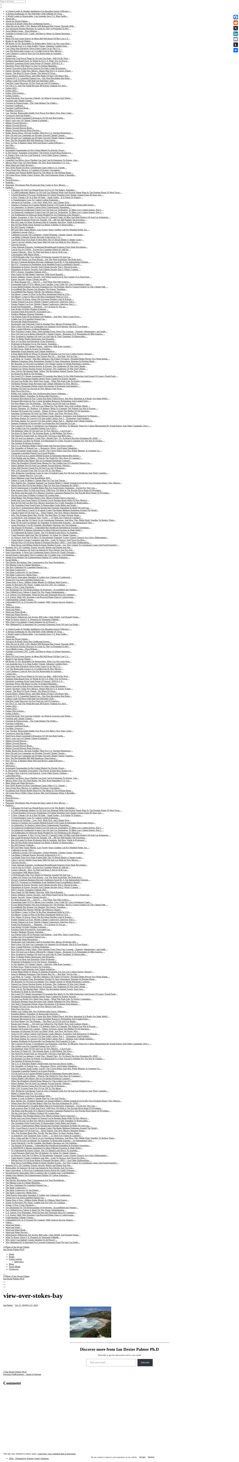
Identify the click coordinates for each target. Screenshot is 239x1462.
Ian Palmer (8, 1305)
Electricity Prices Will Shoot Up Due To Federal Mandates (31, 66)
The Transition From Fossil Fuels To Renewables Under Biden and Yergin (43, 505)
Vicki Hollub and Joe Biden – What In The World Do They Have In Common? (45, 458)
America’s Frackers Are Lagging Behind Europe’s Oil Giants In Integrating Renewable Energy (52, 205)
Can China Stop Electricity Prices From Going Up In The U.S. (33, 48)
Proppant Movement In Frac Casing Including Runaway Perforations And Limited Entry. (50, 401)
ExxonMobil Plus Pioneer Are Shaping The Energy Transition (38, 289)
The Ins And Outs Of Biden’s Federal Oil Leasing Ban (35, 495)
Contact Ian (11, 56)
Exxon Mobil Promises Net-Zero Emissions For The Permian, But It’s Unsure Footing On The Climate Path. (58, 287)
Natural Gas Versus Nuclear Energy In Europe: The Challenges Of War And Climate (48, 366)
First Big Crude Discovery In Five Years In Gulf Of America (32, 83)
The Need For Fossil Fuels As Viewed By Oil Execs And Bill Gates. (41, 436)
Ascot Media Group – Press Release (21, 31)
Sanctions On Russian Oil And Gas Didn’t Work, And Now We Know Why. (44, 413)
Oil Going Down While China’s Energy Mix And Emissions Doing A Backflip (40, 175)
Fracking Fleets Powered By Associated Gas (30, 311)
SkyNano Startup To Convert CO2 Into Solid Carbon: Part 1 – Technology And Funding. (50, 418)
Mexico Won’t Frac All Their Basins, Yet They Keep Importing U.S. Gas (37, 163)
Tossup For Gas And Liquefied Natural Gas (25, 580)
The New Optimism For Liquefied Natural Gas (26, 567)
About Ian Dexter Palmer (17, 21)
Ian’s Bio (9, 145)
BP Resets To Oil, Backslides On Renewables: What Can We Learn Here (38, 43)
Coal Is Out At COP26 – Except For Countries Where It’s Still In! (39, 249)
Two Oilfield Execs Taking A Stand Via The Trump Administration (35, 592)
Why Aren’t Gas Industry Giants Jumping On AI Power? (30, 622)
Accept (142, 1457)
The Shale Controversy (16, 570)
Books (12, 1257)
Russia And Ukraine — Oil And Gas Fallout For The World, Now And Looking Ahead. (49, 406)
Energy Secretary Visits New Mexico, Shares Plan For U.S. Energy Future (38, 71)
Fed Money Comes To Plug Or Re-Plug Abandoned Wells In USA (40, 294)
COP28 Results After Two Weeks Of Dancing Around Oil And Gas (40, 257)
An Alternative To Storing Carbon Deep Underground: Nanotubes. (40, 207)
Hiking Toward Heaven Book (19, 128)
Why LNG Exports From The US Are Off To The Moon (36, 470)
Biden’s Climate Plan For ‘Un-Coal (26, 475)
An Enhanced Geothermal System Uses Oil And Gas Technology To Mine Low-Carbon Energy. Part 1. (56, 210)
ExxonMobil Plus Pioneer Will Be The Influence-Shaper (35, 292)
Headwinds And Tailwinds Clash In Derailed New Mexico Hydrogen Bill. (43, 324)
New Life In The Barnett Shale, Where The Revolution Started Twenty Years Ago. (47, 371)
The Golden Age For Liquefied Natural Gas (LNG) (33, 428)
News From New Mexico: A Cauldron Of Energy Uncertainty (33, 170)
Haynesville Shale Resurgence (24, 321)
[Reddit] (235, 22)
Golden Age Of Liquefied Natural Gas (28, 319)
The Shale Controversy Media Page (21, 575)
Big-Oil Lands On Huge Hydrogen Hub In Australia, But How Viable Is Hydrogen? (48, 222)
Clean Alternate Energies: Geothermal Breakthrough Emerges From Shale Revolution (48, 247)
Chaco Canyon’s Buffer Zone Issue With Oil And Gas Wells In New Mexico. (45, 242)
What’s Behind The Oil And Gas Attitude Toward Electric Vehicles (40, 465)
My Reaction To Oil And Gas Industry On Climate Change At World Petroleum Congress (50, 364)
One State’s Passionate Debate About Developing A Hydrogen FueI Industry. (44, 386)
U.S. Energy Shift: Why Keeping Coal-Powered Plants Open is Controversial (39, 597)
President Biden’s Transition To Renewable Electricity (34, 396)
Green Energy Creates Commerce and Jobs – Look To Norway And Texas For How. (48, 540)
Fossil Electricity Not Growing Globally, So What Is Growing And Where (38, 98)
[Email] (235, 39)
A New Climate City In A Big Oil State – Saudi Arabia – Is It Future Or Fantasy (46, 197)
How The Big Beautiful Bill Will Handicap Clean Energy (31, 140)
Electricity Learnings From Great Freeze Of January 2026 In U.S (34, 63)
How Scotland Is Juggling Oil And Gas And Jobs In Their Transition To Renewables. (48, 336)
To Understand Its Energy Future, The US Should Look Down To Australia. (44, 532)
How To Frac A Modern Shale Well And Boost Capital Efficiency (34, 143)
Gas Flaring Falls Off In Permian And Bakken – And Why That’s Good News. (45, 316)
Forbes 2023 (11, 91)
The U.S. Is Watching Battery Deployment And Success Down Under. (42, 446)
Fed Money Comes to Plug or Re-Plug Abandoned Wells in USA (39, 297)
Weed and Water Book (15, 612)
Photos (8, 177)
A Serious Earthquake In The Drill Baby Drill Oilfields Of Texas (34, 14)
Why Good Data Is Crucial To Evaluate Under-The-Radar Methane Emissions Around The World (54, 510)
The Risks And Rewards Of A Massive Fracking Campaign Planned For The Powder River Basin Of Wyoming (59, 493)
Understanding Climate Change (19, 599)
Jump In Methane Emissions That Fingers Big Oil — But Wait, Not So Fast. (44, 356)
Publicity (9, 187)
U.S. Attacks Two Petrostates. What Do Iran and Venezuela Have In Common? (40, 594)
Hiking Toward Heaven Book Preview (22, 130)
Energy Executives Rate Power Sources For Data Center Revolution (35, 68)
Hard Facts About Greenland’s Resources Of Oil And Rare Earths (34, 118)
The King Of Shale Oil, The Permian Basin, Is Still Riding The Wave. (41, 433)
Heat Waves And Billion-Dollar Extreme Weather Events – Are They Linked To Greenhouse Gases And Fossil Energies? (64, 545)
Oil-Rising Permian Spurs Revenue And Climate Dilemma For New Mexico (44, 383)
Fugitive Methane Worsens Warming (27, 314)
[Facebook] (235, 17)
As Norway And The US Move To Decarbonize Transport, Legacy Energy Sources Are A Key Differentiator (58, 537)
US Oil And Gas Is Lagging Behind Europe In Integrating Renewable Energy (45, 455)
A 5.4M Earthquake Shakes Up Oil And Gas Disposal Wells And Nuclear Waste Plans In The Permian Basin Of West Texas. (65, 192)
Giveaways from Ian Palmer (18, 115)
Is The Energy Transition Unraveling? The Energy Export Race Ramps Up (38, 153)
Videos (9, 604)
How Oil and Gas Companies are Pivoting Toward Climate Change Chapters (39, 138)
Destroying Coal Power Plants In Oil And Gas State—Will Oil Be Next (37, 58)
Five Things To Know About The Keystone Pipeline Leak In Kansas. (41, 299)
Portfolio (9, 182)
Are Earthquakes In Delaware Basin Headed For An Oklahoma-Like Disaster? (45, 215)
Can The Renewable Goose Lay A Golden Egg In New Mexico (33, 51)
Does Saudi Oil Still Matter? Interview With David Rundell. (37, 274)
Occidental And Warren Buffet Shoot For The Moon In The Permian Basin (38, 172)
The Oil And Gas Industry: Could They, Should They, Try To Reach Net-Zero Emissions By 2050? (55, 438)
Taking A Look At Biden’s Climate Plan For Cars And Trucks (38, 480)
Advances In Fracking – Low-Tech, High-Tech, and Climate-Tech (40, 202)
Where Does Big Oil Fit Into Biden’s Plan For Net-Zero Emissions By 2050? (44, 485)
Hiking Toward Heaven (16, 123)
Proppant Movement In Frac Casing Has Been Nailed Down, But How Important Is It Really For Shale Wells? (59, 398)
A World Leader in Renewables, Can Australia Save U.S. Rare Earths (36, 16)
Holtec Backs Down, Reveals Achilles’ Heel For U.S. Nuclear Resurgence (38, 133)
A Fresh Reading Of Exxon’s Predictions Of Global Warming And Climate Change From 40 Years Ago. (56, 195)
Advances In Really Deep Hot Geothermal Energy (28, 23)
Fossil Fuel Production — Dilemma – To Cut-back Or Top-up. (38, 307)
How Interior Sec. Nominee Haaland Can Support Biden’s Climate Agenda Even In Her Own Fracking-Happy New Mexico (65, 483)
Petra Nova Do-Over (20, 391)
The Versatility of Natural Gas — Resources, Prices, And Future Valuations (44, 448)
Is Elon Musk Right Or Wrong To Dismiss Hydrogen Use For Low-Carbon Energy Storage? (51, 354)
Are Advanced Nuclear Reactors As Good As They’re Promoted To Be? (37, 28)
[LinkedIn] (235, 33)
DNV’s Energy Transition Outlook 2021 (28, 272)
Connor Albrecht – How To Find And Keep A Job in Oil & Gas (39, 252)
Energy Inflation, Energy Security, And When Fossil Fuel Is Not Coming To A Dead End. (50, 277)
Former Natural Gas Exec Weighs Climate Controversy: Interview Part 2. (43, 304)
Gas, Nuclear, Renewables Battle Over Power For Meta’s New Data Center (38, 113)
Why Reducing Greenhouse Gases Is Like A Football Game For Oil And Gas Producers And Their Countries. (59, 473)
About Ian (10, 19)
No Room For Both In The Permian (26, 374)
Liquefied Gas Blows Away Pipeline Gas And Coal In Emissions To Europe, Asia (41, 160)
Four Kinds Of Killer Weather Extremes (28, 309)
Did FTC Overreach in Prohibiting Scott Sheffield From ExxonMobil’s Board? (45, 264)
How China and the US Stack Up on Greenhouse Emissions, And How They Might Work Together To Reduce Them (62, 520)
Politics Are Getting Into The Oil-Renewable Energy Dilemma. (38, 393)
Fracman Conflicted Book (17, 108)
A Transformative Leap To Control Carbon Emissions (34, 200)
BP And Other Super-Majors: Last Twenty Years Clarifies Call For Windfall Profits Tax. (49, 230)
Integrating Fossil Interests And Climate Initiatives (32, 351)
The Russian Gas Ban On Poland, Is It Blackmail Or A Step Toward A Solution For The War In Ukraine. (57, 441)
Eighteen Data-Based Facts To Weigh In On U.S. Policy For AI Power (36, 61)
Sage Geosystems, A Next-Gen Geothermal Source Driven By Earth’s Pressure (40, 552)
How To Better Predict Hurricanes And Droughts (32, 339)
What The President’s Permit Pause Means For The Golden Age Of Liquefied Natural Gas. (50, 463)
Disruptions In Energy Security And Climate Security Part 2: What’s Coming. (45, 269)
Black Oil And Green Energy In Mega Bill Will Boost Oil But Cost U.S (37, 38)
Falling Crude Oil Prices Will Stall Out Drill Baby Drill (30, 81)
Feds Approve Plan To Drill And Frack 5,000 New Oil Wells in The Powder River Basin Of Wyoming (56, 490)
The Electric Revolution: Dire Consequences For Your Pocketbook (35, 562)
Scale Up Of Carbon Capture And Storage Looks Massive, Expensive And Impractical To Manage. (54, 416)
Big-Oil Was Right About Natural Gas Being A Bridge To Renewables (42, 225)
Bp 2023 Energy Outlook (22, 227)
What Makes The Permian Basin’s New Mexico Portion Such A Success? (43, 498)
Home (11, 1254)
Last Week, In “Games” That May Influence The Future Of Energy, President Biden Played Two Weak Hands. (59, 359)
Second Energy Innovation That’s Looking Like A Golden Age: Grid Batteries (40, 555)
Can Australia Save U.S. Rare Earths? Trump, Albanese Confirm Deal (36, 46)
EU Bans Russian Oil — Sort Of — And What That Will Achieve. (40, 282)
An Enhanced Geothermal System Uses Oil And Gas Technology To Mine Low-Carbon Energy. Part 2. (56, 212)
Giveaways (14, 1269)
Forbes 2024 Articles (15, 93)
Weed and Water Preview (17, 614)
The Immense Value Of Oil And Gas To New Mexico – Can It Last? (41, 431)
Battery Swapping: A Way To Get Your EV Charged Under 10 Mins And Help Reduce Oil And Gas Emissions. (60, 217)
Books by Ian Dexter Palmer (18, 41)
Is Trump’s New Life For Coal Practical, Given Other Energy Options (36, 155)
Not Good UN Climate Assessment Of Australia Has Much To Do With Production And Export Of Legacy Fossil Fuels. (63, 376)
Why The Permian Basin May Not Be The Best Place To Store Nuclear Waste (45, 515)
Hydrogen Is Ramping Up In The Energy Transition (33, 344)
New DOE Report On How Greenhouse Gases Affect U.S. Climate (35, 167)
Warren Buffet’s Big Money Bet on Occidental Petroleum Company (40, 460)
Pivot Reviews (12, 180)
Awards (9, 36)
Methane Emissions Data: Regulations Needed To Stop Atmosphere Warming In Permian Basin (52, 361)
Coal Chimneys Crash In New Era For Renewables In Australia (33, 53)
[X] (235, 28)
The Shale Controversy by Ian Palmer (22, 572)
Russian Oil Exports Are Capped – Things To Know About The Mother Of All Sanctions (50, 411)
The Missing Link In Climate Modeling (23, 565)
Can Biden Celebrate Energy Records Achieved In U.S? (35, 237)
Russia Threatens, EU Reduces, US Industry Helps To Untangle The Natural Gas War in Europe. (53, 408)
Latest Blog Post (13, 158)
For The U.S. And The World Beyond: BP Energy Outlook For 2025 (36, 86)
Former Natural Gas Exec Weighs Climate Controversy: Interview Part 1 (42, 302)
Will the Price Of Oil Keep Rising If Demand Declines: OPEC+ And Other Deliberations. (50, 542)
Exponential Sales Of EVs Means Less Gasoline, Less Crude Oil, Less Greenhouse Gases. (50, 284)
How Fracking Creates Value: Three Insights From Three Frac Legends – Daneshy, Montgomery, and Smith (58, 331)
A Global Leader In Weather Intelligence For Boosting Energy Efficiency (37, 11)
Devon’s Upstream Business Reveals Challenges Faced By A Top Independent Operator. (49, 262)
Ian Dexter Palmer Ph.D (13, 1249)
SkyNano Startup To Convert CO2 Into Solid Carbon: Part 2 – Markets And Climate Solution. (52, 421)
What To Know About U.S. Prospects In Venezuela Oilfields (32, 619)
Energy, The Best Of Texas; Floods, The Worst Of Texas (30, 73)
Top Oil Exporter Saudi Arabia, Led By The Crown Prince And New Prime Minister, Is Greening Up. (55, 450)
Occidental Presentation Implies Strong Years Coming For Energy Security (43, 378)
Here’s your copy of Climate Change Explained (26, 120)
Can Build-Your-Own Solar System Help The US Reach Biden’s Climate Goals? (46, 239)
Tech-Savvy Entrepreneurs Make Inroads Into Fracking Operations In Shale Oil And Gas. (50, 508)
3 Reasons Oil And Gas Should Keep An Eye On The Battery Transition (42, 190)
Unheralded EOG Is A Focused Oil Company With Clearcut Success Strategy (39, 602)
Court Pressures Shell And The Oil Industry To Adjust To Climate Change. (43, 535)
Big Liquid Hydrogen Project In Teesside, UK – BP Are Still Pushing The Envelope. (48, 220)
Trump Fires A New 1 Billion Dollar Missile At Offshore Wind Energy (36, 582)
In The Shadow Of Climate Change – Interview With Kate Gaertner (40, 346)
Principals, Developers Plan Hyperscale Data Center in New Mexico (36, 185)
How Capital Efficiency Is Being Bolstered (30, 329)
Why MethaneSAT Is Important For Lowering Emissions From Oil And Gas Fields (42, 624)
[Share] (235, 50)
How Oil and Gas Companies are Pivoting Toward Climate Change (35, 135)
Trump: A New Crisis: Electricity (20, 587)
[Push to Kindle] (235, 44)
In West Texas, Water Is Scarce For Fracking (30, 349)
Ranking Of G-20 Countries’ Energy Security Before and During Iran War (38, 547)
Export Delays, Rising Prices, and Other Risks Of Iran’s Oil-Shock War (37, 76)
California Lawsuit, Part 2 (22, 232)
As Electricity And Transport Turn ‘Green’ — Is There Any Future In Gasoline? (46, 518)
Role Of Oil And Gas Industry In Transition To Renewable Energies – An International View (51, 522)
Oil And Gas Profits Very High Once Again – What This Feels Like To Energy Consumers (50, 381)
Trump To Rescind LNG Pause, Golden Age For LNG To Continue (35, 585)
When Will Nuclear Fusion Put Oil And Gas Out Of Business (38, 468)
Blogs (11, 1264)
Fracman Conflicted (14, 105)
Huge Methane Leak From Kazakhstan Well (30, 478)
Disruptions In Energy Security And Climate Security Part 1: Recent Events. (44, 267)
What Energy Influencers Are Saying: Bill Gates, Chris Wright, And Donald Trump (42, 617)
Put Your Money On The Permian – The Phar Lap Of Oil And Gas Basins (43, 403)
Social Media (11, 560)
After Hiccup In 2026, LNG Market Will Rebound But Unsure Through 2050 (39, 26)
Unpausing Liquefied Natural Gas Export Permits (32, 453)
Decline (151, 1457)
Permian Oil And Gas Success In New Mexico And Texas (36, 388)
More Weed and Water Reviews (19, 165)
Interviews (10, 148)
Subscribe (145, 1362)
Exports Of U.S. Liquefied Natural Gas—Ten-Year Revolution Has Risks (38, 78)
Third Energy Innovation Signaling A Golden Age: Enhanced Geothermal (38, 577)
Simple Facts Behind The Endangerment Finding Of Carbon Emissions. (37, 557)
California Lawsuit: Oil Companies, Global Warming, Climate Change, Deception (47, 235)
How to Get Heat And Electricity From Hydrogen (32, 341)
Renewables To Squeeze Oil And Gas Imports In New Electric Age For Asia (39, 550)
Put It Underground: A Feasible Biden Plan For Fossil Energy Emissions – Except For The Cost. (53, 488)
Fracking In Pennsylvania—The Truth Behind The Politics (31, 103)
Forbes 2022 (11, 88)
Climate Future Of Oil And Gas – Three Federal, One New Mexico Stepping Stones (48, 513)
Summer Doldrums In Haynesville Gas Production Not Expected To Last (43, 423)
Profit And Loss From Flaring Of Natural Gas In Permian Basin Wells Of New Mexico (49, 500)
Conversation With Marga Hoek (25, 254)
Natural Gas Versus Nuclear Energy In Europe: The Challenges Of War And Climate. (48, 369)
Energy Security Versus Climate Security (29, 279)
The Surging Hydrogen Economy (25, 443)
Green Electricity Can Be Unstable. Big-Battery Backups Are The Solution (43, 525)
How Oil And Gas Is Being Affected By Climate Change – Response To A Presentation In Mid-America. (57, 334)
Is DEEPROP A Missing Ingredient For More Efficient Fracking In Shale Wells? (46, 530)
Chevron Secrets (18, 244)
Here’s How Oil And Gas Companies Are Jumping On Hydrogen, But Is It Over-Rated (49, 326)
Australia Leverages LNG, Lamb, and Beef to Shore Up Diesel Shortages (38, 33)
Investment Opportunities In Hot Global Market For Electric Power (35, 150)
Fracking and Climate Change (19, 100)
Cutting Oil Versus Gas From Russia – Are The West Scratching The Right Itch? (46, 259)
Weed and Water (13, 607)
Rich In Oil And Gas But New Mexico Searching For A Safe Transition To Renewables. (49, 503)
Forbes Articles (12, 95)
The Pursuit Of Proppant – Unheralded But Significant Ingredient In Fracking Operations (50, 527)
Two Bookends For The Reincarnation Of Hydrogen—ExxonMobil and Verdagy (41, 590)
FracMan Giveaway (14, 110)
